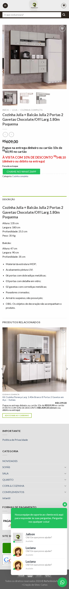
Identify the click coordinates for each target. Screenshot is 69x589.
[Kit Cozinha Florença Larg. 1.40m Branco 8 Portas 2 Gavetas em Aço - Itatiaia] (34, 359)
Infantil (6, 498)
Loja (14, 110)
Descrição (8, 199)
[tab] (34, 199)
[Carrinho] (63, 5)
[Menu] (5, 5)
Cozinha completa (31, 110)
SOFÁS (6, 467)
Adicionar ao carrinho (17, 415)
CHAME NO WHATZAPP (21, 171)
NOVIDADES (9, 460)
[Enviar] (64, 15)
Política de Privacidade (15, 439)
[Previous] (2, 375)
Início (5, 110)
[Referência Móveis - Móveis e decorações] (34, 5)
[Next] (66, 375)
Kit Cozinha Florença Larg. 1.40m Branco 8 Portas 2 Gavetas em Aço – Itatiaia (33, 398)
